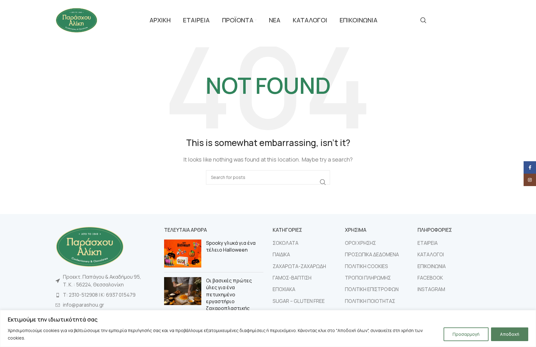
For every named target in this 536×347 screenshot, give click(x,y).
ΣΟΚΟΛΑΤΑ (285, 243)
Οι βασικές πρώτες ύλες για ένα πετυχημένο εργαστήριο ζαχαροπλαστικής (229, 294)
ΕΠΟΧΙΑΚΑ (284, 289)
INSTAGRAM (431, 289)
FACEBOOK (430, 277)
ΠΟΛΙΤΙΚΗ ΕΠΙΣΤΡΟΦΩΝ (372, 289)
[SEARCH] (323, 182)
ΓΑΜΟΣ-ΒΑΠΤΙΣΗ (292, 277)
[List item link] (105, 295)
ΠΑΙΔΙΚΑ (281, 254)
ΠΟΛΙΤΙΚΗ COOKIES (366, 266)
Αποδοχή (509, 334)
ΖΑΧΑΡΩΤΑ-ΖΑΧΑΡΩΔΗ (299, 266)
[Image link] (90, 246)
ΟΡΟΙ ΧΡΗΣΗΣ (360, 243)
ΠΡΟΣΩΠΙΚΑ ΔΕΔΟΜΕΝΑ (372, 254)
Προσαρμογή (466, 334)
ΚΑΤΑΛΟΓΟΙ (431, 254)
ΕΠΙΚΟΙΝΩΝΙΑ (432, 266)
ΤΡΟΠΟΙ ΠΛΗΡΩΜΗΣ (368, 277)
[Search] (423, 20)
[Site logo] (76, 19)
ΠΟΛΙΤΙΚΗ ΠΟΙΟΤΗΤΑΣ (370, 301)
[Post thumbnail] (182, 253)
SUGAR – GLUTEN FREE (299, 301)
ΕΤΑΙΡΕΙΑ (428, 243)
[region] (268, 328)
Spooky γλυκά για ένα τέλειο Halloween (231, 246)
